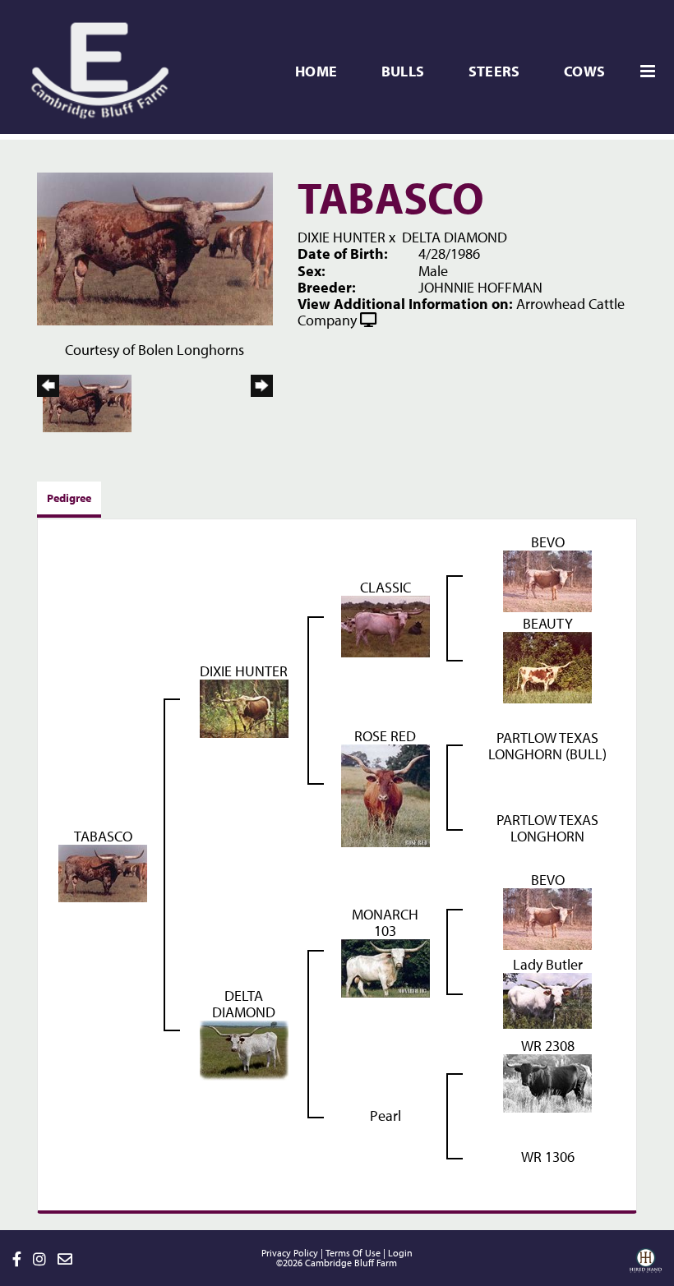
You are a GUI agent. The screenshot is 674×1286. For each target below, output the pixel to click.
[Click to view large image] (155, 247)
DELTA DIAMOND (454, 237)
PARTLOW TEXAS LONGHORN (547, 828)
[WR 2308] (547, 1081)
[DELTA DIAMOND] (244, 1048)
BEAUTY (548, 623)
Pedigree (69, 498)
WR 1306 (548, 1156)
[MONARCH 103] (385, 966)
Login (400, 1253)
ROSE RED (385, 735)
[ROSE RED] (385, 794)
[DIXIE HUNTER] (244, 707)
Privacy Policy (289, 1253)
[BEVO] (547, 579)
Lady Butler (548, 964)
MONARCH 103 (385, 922)
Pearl (385, 1115)
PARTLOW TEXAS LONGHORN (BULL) (547, 745)
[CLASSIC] (385, 624)
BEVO (548, 541)
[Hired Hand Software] (646, 1266)
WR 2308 (548, 1045)
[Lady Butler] (547, 999)
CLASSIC (385, 587)
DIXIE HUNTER (341, 237)
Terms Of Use (353, 1253)
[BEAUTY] (547, 666)
